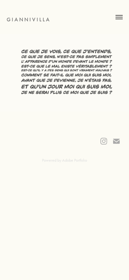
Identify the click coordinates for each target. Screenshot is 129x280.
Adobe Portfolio (74, 160)
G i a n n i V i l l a (28, 19)
